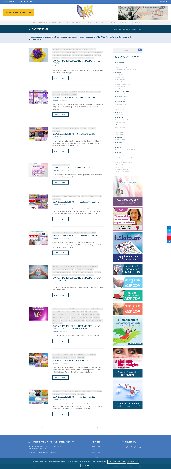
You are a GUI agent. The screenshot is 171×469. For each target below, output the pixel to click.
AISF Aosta (56, 266)
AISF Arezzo (64, 49)
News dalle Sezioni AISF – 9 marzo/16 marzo (73, 134)
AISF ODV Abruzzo (118, 137)
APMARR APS (98, 320)
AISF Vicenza (90, 58)
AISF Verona (81, 58)
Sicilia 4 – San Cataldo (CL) (122, 169)
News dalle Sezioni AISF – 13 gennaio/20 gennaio (76, 235)
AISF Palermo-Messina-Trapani (62, 55)
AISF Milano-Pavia (89, 52)
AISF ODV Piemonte (38, 29)
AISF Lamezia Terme (76, 52)
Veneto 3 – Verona (120, 79)
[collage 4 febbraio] (38, 201)
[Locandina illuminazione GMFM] (38, 314)
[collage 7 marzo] (38, 396)
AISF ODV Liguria (117, 112)
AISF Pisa (55, 317)
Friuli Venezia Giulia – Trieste (123, 94)
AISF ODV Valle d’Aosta (119, 101)
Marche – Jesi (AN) (120, 127)
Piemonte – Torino (120, 109)
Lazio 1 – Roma (119, 132)
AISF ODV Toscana (118, 117)
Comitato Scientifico (97, 455)
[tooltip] (169, 227)
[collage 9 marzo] (38, 134)
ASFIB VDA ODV (57, 323)
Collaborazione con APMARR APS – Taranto (126, 150)
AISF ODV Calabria (118, 152)
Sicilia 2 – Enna (119, 164)
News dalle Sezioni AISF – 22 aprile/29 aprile (73, 97)
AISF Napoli (98, 52)
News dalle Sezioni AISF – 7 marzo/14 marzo (73, 397)
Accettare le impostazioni (117, 461)
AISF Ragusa (76, 55)
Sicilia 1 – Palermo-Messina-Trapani (124, 162)
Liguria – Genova (119, 114)
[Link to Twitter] (126, 447)
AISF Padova (76, 314)
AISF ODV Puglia (117, 147)
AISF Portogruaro (64, 317)
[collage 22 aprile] (38, 97)
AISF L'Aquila (80, 311)
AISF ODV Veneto (117, 72)
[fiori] (38, 55)
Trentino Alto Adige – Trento (122, 99)
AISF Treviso (64, 58)
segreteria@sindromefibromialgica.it (45, 452)
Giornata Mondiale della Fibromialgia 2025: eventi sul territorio (77, 279)
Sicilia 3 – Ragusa (119, 167)
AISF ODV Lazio (117, 130)
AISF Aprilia (56, 49)
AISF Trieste (73, 58)
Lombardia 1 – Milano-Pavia (122, 65)
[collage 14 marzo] (38, 360)
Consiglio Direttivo (96, 452)
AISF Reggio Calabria (87, 55)
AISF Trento (64, 275)
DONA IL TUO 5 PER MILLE (18, 12)
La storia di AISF (96, 446)
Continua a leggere (59, 78)
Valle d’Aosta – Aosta (120, 104)
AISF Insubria (65, 52)
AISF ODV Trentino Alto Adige (120, 96)
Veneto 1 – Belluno (120, 75)
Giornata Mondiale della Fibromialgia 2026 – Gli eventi (76, 62)
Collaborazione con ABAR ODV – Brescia (126, 69)
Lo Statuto (94, 449)
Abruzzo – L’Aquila (120, 139)
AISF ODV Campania (118, 142)
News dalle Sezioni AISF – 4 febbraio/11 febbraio (75, 202)
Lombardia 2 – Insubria (121, 67)
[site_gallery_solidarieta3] (38, 272)
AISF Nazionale (57, 165)
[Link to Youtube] (135, 447)
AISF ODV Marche (117, 125)
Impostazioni (86, 465)
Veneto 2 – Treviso (120, 77)
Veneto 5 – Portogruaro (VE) (122, 84)
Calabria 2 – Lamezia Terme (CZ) (123, 157)
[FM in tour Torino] (38, 170)
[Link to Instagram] (131, 447)
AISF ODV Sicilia (117, 160)
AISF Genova (56, 52)
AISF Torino (56, 58)
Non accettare (132, 461)
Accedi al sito (164, 2)
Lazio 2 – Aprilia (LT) (120, 134)
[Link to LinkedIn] (140, 447)
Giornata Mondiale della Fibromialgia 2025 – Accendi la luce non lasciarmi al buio (76, 327)
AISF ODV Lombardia (118, 62)
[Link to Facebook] (122, 447)
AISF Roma (97, 55)
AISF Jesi (72, 311)
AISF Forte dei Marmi (89, 49)
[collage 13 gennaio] (38, 238)
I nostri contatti (95, 457)
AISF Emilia (86, 309)
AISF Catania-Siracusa (75, 49)
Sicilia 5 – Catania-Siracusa (122, 171)
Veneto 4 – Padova (120, 82)
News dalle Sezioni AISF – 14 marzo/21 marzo (74, 360)
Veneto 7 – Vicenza (120, 89)
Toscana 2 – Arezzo (120, 122)
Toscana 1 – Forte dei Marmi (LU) (123, 120)
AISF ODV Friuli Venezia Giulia (121, 91)
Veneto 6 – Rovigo (120, 86)
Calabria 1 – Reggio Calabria (122, 155)
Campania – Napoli (120, 145)
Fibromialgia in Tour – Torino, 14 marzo (72, 167)
